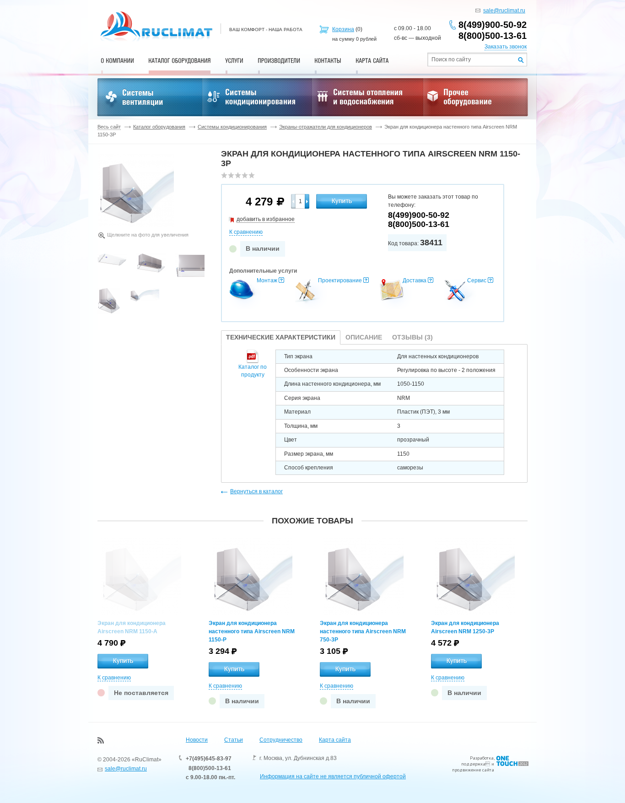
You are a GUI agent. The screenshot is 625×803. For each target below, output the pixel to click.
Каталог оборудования (159, 126)
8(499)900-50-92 (492, 25)
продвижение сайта (473, 770)
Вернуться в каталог (256, 491)
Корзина (343, 29)
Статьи (233, 740)
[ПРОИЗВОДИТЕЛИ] (279, 60)
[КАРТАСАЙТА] (372, 60)
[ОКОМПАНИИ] (117, 60)
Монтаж (267, 280)
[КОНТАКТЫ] (327, 60)
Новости (197, 740)
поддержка (473, 764)
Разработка (482, 758)
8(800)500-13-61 (492, 36)
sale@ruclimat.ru (504, 10)
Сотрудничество (280, 740)
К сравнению (246, 232)
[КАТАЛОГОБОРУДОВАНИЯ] (179, 60)
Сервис (476, 280)
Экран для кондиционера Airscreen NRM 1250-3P (465, 627)
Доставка (414, 280)
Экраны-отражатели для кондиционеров (325, 126)
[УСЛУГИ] (234, 60)
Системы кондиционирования (232, 126)
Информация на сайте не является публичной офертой (333, 776)
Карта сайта (335, 740)
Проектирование (340, 280)
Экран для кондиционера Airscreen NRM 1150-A (131, 627)
